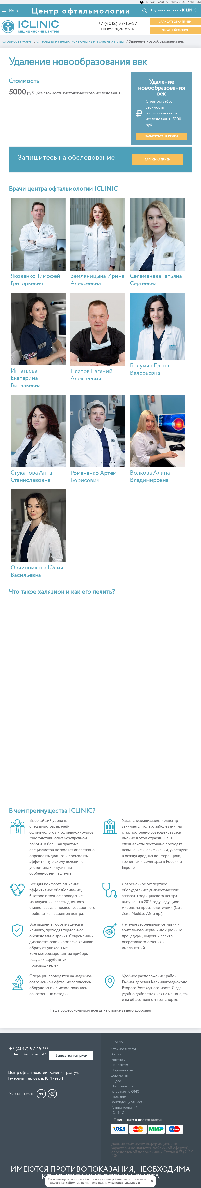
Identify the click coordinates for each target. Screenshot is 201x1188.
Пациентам (119, 1065)
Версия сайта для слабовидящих (173, 2)
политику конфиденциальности (119, 1182)
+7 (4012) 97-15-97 (117, 23)
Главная (117, 1042)
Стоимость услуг (123, 1049)
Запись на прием (158, 159)
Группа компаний (173, 10)
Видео (116, 1081)
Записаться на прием (175, 21)
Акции (116, 1054)
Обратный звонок (175, 30)
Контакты (118, 1060)
